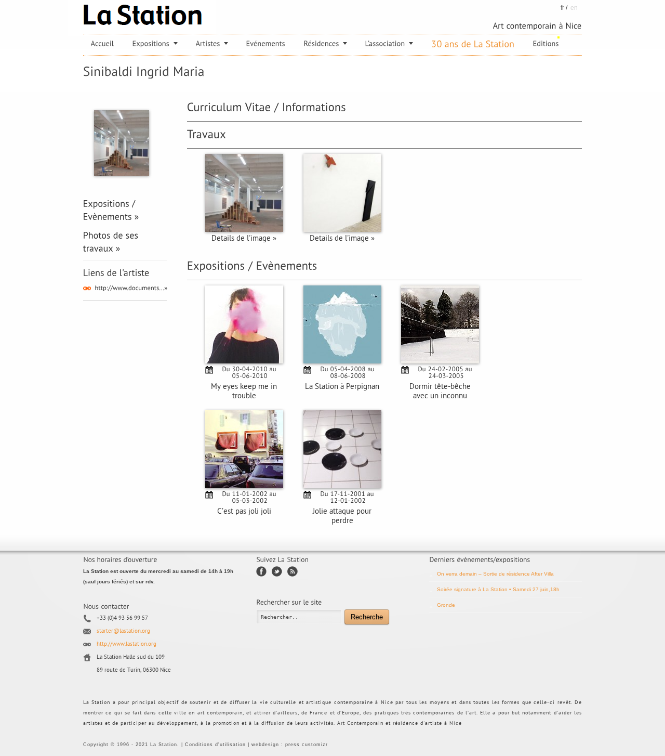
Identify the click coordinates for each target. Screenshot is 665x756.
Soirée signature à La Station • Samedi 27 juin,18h (498, 589)
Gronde (446, 605)
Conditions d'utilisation (215, 744)
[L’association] (389, 43)
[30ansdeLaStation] (473, 44)
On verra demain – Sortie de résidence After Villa (495, 574)
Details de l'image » (243, 239)
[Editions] (546, 43)
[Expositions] (155, 43)
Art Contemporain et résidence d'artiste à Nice (399, 723)
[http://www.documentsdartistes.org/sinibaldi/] (131, 287)
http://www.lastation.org (126, 644)
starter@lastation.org (123, 631)
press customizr (306, 744)
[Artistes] (212, 43)
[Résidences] (325, 43)
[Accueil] (102, 43)
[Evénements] (266, 43)
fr (562, 7)
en (574, 7)
